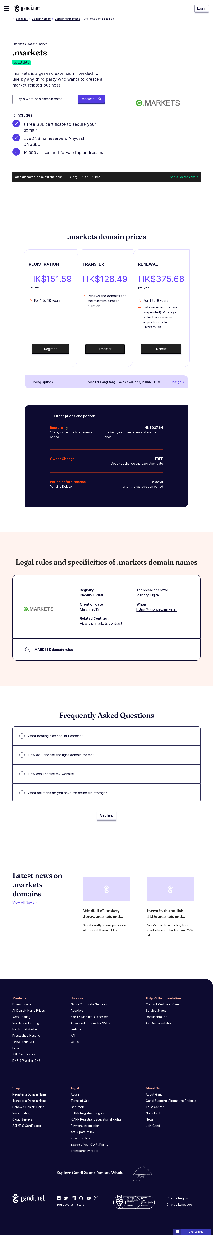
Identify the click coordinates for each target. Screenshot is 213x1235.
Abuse (75, 1094)
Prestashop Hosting (26, 1035)
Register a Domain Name (29, 1094)
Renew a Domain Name (28, 1107)
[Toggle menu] (6, 8)
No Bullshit (153, 1113)
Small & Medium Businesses (89, 1017)
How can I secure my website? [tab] (52, 774)
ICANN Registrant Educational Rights (96, 1119)
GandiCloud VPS (23, 1042)
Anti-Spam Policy (82, 1132)
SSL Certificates (23, 1054)
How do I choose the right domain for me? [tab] (61, 755)
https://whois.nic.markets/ (156, 609)
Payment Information (85, 1125)
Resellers (77, 1010)
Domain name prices (67, 18)
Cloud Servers (22, 1119)
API (73, 1035)
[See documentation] (65, 427)
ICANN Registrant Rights (87, 1113)
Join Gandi (153, 1125)
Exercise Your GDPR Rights (89, 1144)
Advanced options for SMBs (90, 1023)
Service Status (156, 1010)
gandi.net (22, 18)
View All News (23, 902)
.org (75, 177)
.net (97, 177)
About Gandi (154, 1094)
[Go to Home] (27, 8)
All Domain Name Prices (28, 1010)
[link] (59, 1198)
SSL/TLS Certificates (27, 1125)
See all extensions (183, 177)
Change (176, 382)
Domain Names (41, 18)
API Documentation (159, 1023)
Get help (106, 815)
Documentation (156, 1017)
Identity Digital (91, 595)
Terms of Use (80, 1100)
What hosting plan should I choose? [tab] (55, 736)
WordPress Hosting (25, 1023)
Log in (201, 8)
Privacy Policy (80, 1138)
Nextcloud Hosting (25, 1029)
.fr (86, 177)
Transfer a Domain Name (29, 1100)
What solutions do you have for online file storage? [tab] (67, 793)
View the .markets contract (101, 623)
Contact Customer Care (162, 1004)
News (150, 1119)
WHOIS (75, 1042)
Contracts (78, 1107)
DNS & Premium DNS (26, 1060)
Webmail (76, 1029)
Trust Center (155, 1107)
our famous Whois (106, 1172)
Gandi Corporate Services (89, 1004)
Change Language (179, 1204)
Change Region (177, 1198)
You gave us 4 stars (70, 1204)
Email (15, 1048)
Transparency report (85, 1150)
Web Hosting (21, 1017)
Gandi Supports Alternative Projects (171, 1100)
